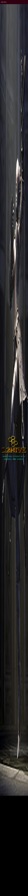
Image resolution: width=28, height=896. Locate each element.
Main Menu (4, 2)
